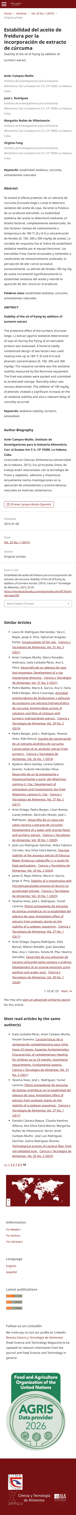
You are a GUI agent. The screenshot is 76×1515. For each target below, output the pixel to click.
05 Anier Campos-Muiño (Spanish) (30, 504)
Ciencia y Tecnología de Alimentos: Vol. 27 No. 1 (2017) (41, 931)
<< (5, 1165)
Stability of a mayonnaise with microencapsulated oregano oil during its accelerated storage (42, 886)
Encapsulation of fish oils (39, 642)
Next (64, 991)
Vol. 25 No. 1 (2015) (42, 13)
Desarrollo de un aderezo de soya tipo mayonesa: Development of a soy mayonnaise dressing (39, 673)
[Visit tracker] (38, 1205)
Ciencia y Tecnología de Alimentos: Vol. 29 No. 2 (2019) (40, 723)
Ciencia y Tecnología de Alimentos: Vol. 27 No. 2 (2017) (38, 799)
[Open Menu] (4, 4)
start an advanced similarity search (46, 1000)
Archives (21, 13)
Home (8, 13)
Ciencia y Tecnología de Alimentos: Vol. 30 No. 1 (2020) (38, 977)
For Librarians (14, 1241)
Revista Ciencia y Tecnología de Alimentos (34, 1337)
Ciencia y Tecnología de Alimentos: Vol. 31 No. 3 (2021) (41, 647)
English (11, 1266)
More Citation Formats (20, 603)
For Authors (13, 1235)
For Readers (13, 1229)
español (11, 1272)
